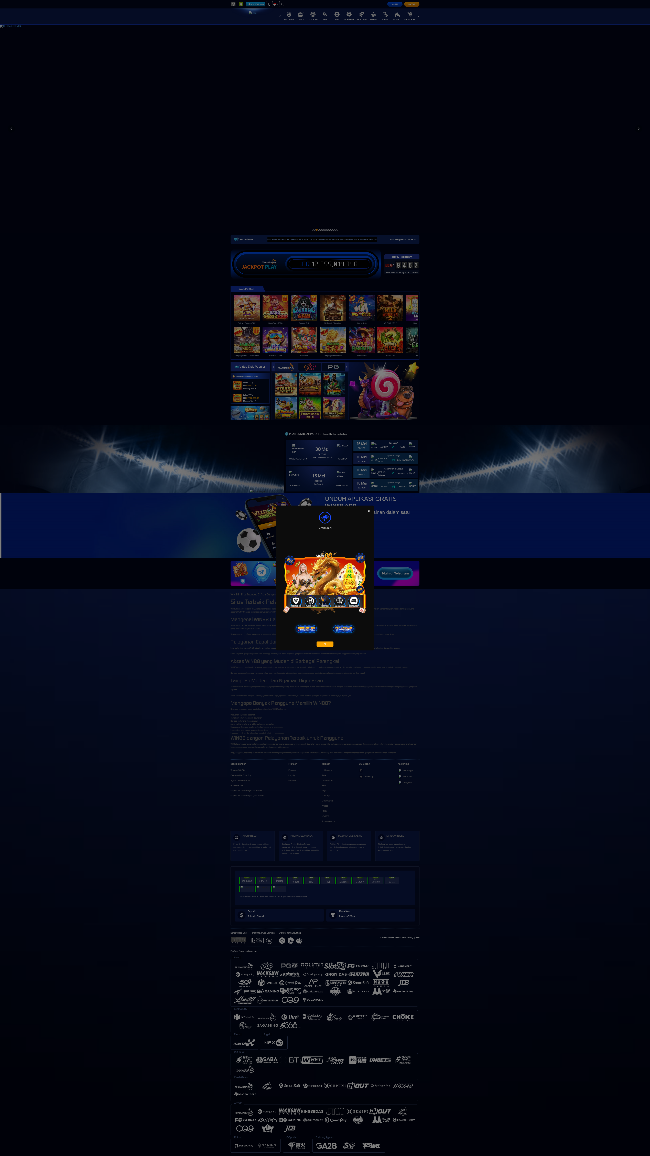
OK (325, 644)
